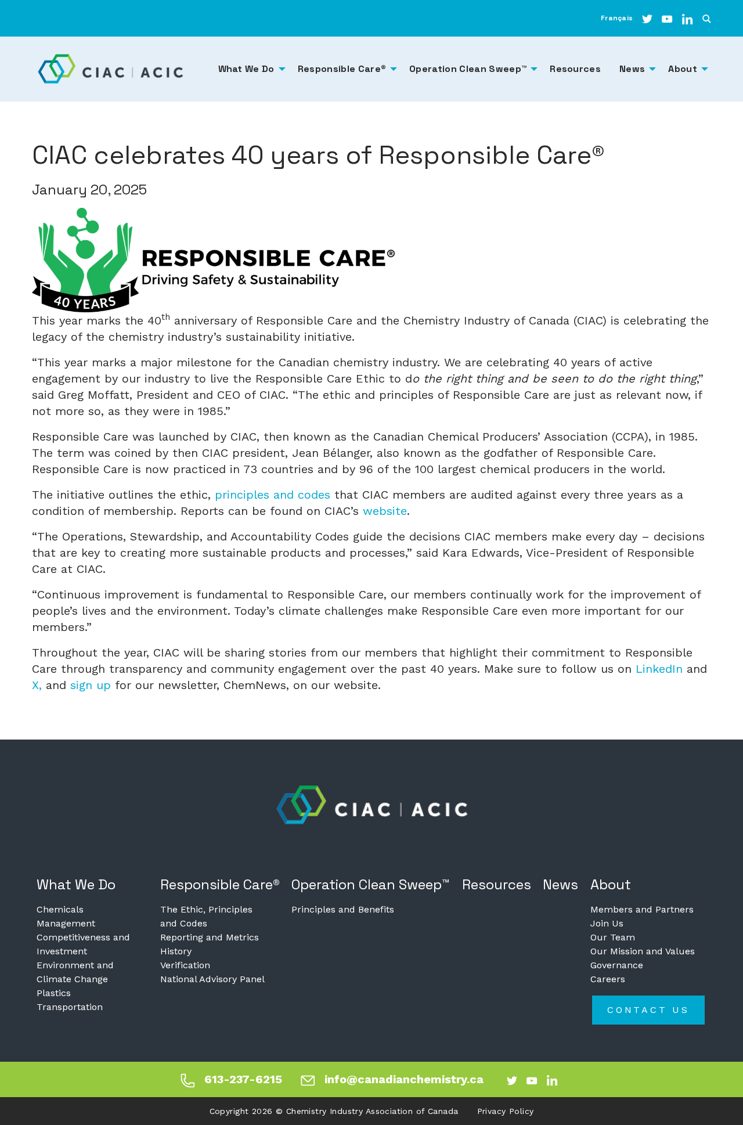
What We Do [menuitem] (246, 69)
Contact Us (648, 1009)
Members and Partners (642, 909)
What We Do (76, 884)
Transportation (70, 1006)
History (176, 951)
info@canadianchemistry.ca (404, 1079)
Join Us (606, 923)
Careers (607, 979)
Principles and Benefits (342, 909)
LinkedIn (659, 669)
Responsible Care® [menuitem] (342, 69)
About (610, 884)
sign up (90, 685)
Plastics (54, 992)
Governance (616, 965)
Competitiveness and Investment (83, 944)
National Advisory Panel (212, 979)
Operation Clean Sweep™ (370, 884)
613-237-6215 (243, 1079)
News (560, 884)
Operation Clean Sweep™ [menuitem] (467, 69)
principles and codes (272, 495)
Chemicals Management (66, 916)
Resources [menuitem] (575, 69)
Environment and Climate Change (75, 972)
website (385, 511)
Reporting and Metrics (209, 937)
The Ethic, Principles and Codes (206, 916)
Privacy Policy (505, 1111)
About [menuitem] (682, 69)
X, (37, 685)
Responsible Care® (220, 884)
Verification (185, 965)
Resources (496, 884)
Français (617, 18)
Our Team (612, 937)
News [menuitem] (632, 69)
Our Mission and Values (642, 951)
